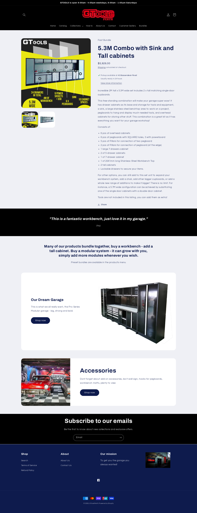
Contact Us (66, 465)
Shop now (40, 320)
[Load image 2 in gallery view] (47, 120)
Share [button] (104, 205)
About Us (65, 461)
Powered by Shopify (106, 503)
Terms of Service (29, 465)
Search (24, 461)
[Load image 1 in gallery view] (30, 120)
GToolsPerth (93, 503)
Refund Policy (27, 470)
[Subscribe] (121, 437)
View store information (111, 83)
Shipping (102, 67)
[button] (24, 15)
